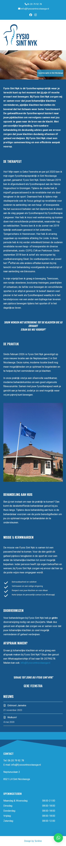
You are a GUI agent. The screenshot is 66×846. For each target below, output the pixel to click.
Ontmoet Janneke (16, 705)
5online (38, 841)
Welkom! (12, 717)
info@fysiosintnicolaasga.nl (35, 8)
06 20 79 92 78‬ (34, 4)
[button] (61, 35)
